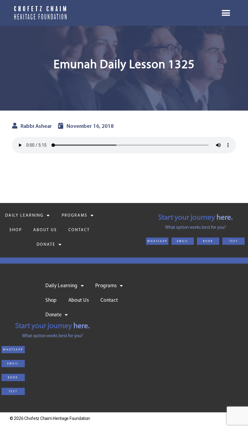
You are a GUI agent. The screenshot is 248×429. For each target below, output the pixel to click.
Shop (15, 230)
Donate (46, 244)
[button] (157, 241)
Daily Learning (24, 215)
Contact (79, 230)
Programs (74, 215)
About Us (45, 230)
